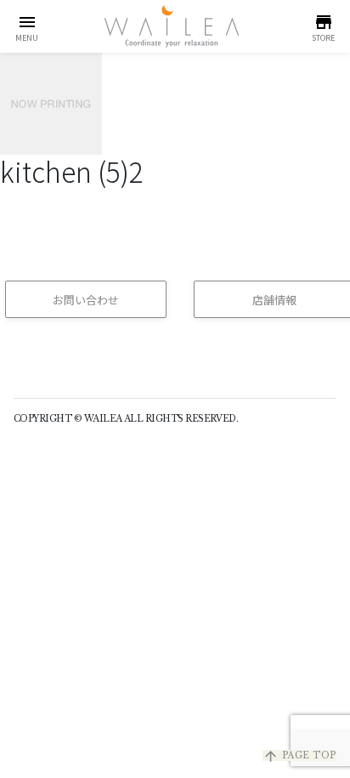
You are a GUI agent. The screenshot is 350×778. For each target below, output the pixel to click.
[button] (26, 26)
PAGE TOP (299, 755)
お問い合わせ (86, 300)
